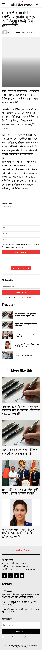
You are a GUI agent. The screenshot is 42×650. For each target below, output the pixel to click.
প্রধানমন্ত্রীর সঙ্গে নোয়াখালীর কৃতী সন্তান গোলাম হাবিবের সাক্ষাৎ (20, 491)
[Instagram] (10, 575)
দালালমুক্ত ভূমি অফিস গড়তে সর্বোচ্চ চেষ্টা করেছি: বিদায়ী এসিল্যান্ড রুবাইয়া (18, 533)
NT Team (16, 32)
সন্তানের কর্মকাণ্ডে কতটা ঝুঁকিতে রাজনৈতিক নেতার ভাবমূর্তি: (19, 452)
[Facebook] (13, 268)
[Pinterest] (23, 268)
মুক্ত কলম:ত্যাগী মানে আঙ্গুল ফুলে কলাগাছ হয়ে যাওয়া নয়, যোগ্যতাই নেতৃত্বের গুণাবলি (26, 314)
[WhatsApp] (28, 268)
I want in (19, 292)
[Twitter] (18, 268)
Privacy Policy (26, 297)
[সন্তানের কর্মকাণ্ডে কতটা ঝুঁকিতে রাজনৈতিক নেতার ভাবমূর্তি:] (7, 325)
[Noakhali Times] (21, 3)
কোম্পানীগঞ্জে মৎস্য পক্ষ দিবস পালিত (24, 355)
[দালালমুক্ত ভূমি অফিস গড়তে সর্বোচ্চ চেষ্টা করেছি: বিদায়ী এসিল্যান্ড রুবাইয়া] (7, 345)
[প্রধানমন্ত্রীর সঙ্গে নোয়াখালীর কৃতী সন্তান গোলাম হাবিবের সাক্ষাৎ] (7, 335)
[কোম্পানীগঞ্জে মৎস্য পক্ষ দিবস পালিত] (7, 355)
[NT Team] (5, 32)
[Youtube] (22, 575)
